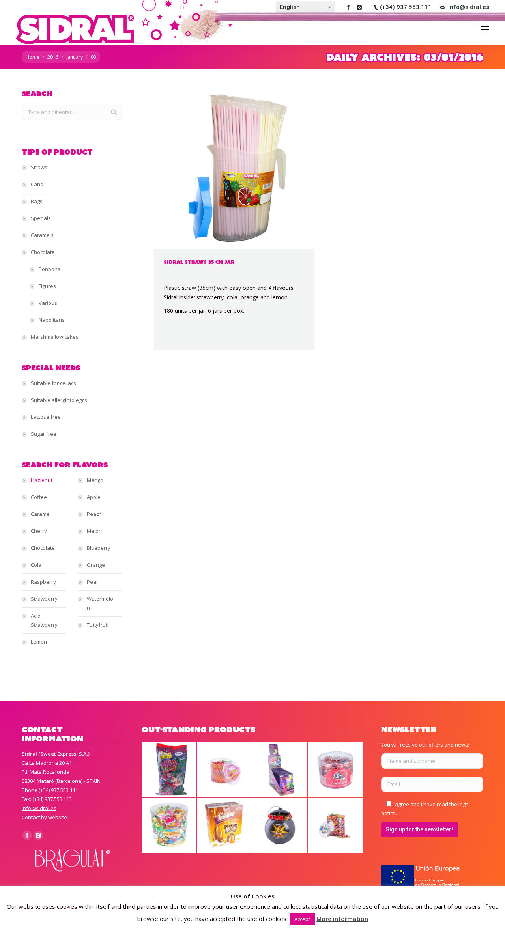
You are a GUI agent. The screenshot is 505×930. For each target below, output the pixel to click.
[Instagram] (359, 7)
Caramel (41, 513)
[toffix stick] (224, 770)
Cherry (39, 530)
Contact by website (44, 817)
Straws (39, 167)
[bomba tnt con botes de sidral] (280, 825)
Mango (95, 480)
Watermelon (100, 603)
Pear (92, 581)
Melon (94, 530)
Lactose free (46, 416)
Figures (47, 285)
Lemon (39, 641)
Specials (41, 218)
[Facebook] (348, 7)
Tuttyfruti (97, 624)
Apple (94, 496)
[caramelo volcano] (224, 825)
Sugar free (43, 433)
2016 (52, 57)
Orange (96, 564)
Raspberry (43, 581)
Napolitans (52, 319)
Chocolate (43, 252)
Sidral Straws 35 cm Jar (199, 262)
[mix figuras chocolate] (169, 825)
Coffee (39, 496)
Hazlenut (41, 480)
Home (32, 57)
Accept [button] (302, 919)
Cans (37, 184)
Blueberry (98, 547)
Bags (37, 201)
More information (342, 919)
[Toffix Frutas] (336, 825)
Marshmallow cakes (55, 336)
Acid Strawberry (44, 620)
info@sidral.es (468, 7)
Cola (36, 564)
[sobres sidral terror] (280, 770)
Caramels (42, 235)
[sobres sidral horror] (169, 770)
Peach (94, 513)
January (74, 57)
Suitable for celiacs (53, 383)
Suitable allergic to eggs (59, 399)
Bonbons (49, 269)
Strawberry (44, 598)
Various (48, 302)
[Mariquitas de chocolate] (336, 770)
